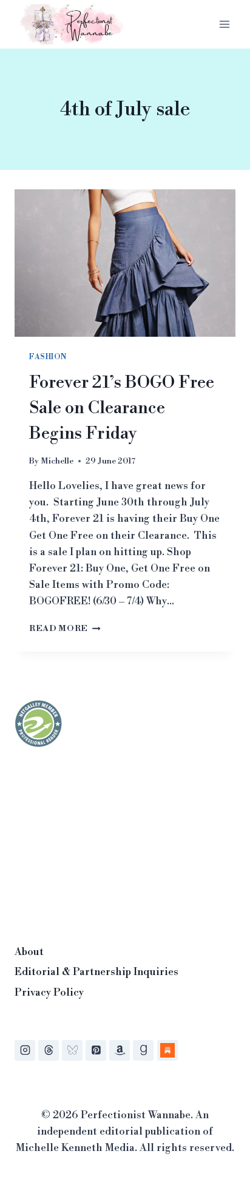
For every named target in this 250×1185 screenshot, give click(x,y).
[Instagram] (25, 1050)
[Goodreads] (143, 1050)
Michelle (57, 461)
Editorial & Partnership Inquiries (96, 972)
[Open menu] (224, 24)
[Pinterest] (96, 1050)
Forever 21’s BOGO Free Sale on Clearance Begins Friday (121, 408)
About (29, 952)
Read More (65, 628)
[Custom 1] (167, 1050)
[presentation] (125, 263)
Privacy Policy (49, 992)
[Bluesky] (72, 1050)
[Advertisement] (106, 842)
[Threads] (48, 1050)
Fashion (47, 357)
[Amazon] (119, 1050)
